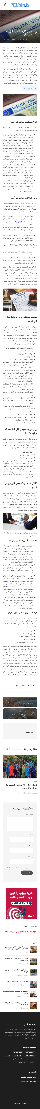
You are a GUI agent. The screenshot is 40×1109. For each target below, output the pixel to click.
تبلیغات (24, 1103)
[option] (20, 774)
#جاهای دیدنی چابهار (29, 1055)
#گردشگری (32, 1062)
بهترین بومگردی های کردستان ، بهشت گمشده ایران (19, 715)
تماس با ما (17, 1103)
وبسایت (30, 857)
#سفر (21, 1059)
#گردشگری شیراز (22, 1062)
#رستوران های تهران (30, 1059)
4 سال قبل (24, 39)
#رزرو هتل (7, 1055)
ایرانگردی (21, 712)
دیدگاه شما (29, 815)
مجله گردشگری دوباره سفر (28, 1077)
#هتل (14, 1059)
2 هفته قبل (25, 952)
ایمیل (31, 846)
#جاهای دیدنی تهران (30, 1052)
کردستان (27, 712)
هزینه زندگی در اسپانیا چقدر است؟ (25, 703)
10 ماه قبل (29, 793)
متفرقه (30, 27)
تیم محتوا (30, 39)
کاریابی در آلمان (17, 221)
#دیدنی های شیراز (17, 1055)
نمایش (25, 89)
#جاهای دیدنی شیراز (17, 1052)
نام (31, 835)
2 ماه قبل (25, 964)
